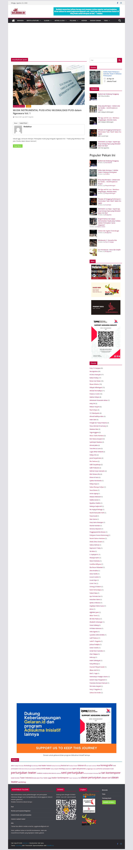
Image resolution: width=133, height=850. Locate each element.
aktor (12, 765)
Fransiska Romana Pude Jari (98, 683)
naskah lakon (68, 768)
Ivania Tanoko (94, 648)
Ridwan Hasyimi (95, 407)
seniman (58, 773)
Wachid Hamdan (95, 525)
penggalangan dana (91, 768)
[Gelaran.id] (13, 20)
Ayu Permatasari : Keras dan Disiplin (109, 250)
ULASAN (46, 20)
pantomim (82, 769)
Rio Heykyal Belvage (96, 509)
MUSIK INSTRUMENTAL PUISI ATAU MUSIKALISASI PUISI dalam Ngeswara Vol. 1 (47, 112)
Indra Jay (92, 657)
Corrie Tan (93, 583)
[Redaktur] (18, 129)
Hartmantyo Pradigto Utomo (99, 676)
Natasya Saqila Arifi (96, 506)
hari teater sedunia (91, 765)
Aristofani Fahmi (95, 599)
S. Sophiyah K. (94, 554)
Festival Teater (73, 765)
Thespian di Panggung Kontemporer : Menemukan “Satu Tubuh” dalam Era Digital (109, 201)
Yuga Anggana (94, 432)
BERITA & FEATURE (33, 20)
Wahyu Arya (93, 484)
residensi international (49, 773)
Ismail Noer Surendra (96, 651)
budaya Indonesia (19, 765)
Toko (106, 20)
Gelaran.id (82, 765)
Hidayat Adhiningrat (110, 185)
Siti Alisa (92, 551)
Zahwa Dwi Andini (95, 693)
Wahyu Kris (93, 455)
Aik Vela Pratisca (95, 619)
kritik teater (45, 768)
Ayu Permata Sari (95, 596)
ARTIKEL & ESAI (60, 20)
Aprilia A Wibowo (95, 603)
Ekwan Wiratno (94, 384)
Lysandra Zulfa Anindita (97, 635)
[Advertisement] (66, 43)
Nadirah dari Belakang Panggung (108, 161)
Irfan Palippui (94, 654)
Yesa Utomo (93, 490)
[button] (40, 20)
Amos (91, 609)
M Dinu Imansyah (95, 374)
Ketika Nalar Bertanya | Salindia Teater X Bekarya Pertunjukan (112, 74)
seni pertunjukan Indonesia (91, 773)
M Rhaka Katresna (95, 628)
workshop (22, 782)
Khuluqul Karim (94, 558)
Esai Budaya (35, 765)
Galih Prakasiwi (94, 468)
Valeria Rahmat (94, 545)
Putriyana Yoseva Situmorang (99, 535)
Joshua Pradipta (95, 644)
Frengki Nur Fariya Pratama (98, 423)
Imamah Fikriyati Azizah (97, 667)
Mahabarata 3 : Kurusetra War (107, 240)
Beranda (105, 790)
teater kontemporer (60, 777)
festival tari (65, 766)
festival (49, 765)
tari (99, 773)
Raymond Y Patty (95, 548)
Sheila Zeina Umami (96, 542)
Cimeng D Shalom (95, 587)
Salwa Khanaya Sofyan (97, 487)
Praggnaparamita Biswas (97, 532)
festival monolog (56, 765)
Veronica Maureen (95, 529)
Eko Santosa (93, 461)
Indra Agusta (94, 632)
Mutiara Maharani (95, 497)
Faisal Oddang (94, 625)
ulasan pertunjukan (91, 777)
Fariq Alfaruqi (94, 664)
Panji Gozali (93, 516)
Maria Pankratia (95, 561)
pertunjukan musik (108, 769)
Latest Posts (23, 123)
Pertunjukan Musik (19, 106)
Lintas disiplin (54, 768)
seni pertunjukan (72, 773)
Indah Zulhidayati (95, 660)
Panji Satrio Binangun (96, 522)
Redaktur (28, 126)
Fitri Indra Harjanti (95, 686)
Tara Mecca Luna (95, 448)
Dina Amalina (108, 162)
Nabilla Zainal (94, 500)
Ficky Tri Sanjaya (109, 242)
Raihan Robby (94, 378)
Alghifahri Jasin (94, 612)
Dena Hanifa (93, 574)
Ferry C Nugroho (95, 689)
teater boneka (15, 778)
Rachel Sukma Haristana (97, 538)
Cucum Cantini (94, 577)
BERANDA (20, 20)
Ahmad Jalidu (94, 445)
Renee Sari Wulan (95, 381)
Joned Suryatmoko (95, 458)
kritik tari (38, 769)
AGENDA (84, 20)
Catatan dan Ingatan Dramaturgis (108, 231)
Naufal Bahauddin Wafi (97, 513)
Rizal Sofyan (93, 410)
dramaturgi (27, 765)
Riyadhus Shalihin (95, 503)
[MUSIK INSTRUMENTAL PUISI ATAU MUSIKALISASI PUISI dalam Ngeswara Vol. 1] (49, 85)
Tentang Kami (106, 798)
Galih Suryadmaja (95, 464)
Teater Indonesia (26, 778)
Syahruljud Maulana (96, 442)
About (15, 123)
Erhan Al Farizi (94, 477)
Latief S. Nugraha (28, 117)
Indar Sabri (93, 419)
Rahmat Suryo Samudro (97, 471)
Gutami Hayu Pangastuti (97, 680)
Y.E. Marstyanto (94, 413)
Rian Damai (93, 519)
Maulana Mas (94, 429)
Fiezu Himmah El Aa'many (98, 426)
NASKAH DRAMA (95, 20)
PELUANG (73, 20)
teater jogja (47, 778)
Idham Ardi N (94, 670)
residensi (39, 773)
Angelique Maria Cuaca (97, 606)
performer (99, 769)
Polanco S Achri (101, 226)
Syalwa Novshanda (96, 481)
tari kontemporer (111, 772)
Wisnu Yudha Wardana (97, 436)
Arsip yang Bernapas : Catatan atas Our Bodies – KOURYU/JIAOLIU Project (109, 182)
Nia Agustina (108, 214)
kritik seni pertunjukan (30, 768)
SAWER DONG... (109, 802)
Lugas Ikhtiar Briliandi (96, 452)
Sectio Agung (94, 493)
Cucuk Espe (108, 205)
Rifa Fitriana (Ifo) (95, 474)
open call (75, 769)
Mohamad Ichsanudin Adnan (99, 400)
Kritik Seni (21, 768)
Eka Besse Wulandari (96, 567)
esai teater (42, 765)
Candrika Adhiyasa (95, 564)
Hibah (98, 765)
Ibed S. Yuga (93, 673)
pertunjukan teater (23, 773)
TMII (79, 778)
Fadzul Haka (93, 593)
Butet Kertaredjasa (96, 590)
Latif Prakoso (94, 638)
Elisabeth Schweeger (96, 622)
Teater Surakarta (73, 778)
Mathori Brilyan (94, 397)
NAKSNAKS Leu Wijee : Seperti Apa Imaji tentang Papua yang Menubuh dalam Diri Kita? (109, 211)
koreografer (107, 765)
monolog (61, 769)
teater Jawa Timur (38, 778)
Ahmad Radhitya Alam (96, 416)
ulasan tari (106, 777)
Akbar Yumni (93, 615)
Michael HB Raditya (96, 391)
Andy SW (92, 403)
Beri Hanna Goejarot (96, 439)
